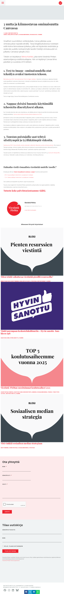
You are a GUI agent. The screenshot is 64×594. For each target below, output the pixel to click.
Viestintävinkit (41, 281)
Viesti (5, 484)
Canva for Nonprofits (54, 152)
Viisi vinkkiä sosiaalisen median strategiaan (21, 443)
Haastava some (5, 338)
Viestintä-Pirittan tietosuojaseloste (11, 560)
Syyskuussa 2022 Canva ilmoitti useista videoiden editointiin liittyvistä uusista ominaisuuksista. (29, 145)
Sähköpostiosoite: (9, 530)
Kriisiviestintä (27, 392)
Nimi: (4, 538)
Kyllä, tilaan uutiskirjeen (13, 546)
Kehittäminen (15, 281)
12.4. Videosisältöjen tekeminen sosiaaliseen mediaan (19, 177)
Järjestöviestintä (6, 281)
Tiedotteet (56, 392)
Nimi (4, 466)
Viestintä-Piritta (13, 33)
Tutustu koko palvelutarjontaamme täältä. (25, 190)
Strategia (34, 281)
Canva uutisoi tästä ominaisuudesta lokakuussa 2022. (28, 114)
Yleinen (40, 34)
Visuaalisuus (33, 34)
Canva (5, 34)
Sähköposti (7, 475)
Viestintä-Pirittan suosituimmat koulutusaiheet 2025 (25, 387)
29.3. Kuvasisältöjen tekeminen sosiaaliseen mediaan (19, 175)
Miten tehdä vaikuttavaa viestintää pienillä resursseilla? (27, 276)
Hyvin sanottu (14, 338)
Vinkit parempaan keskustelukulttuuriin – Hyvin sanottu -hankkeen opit (30, 332)
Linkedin (34, 392)
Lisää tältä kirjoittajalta (30, 210)
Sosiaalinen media (24, 34)
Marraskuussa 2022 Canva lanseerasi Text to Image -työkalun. (20, 79)
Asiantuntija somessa (7, 392)
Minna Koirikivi (27, 56)
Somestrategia (13, 447)
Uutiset (3, 393)
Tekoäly (50, 392)
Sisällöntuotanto (12, 34)
